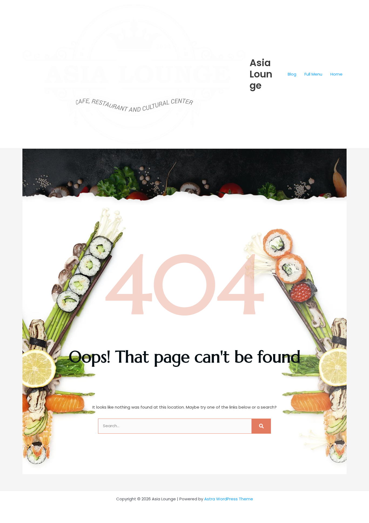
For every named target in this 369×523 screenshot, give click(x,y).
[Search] (261, 426)
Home (336, 74)
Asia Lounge (261, 74)
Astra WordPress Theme (228, 499)
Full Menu (313, 74)
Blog (292, 74)
